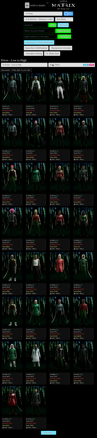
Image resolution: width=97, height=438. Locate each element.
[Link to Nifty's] (8, 106)
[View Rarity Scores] (12, 89)
